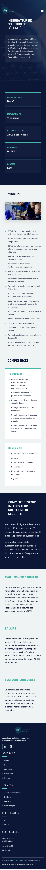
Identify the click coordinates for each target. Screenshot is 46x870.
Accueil (7, 760)
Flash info (8, 769)
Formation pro (9, 806)
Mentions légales (8, 864)
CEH (6, 820)
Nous (6, 765)
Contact (7, 778)
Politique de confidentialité (24, 864)
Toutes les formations (12, 793)
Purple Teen (8, 774)
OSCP (6, 825)
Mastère (7, 801)
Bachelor (7, 797)
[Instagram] (11, 746)
